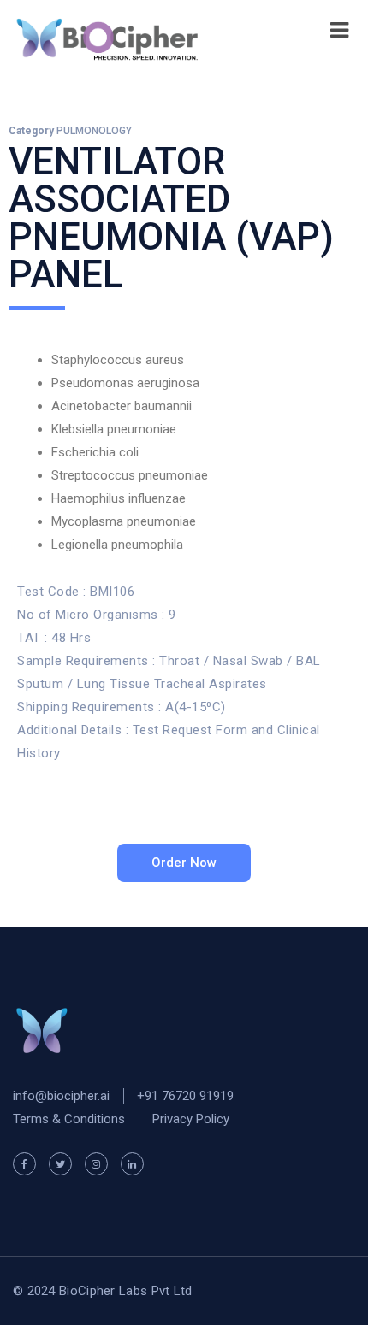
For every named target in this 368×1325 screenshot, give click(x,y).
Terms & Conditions (69, 1119)
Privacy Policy (190, 1119)
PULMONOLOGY (94, 131)
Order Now (184, 862)
